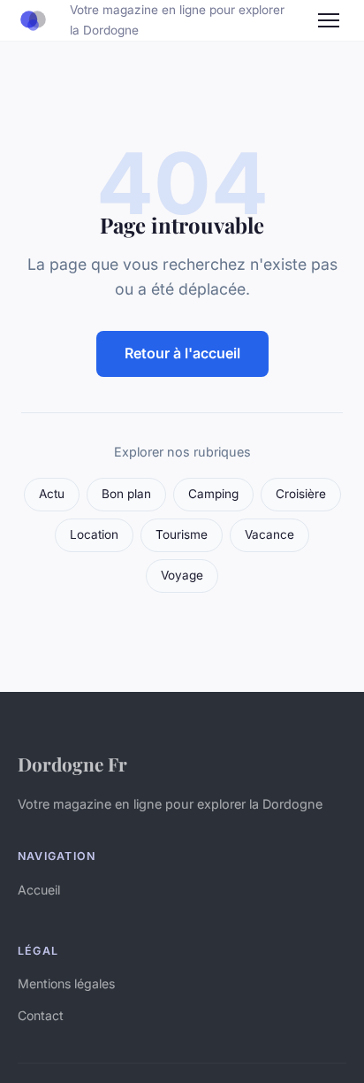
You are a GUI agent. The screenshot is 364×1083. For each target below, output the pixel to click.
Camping (213, 494)
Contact (41, 1015)
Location (94, 534)
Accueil (39, 889)
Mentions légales (66, 983)
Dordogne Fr (72, 763)
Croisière (301, 494)
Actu (51, 494)
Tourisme (181, 534)
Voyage (182, 575)
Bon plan (126, 494)
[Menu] (328, 20)
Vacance (269, 534)
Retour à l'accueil (182, 353)
